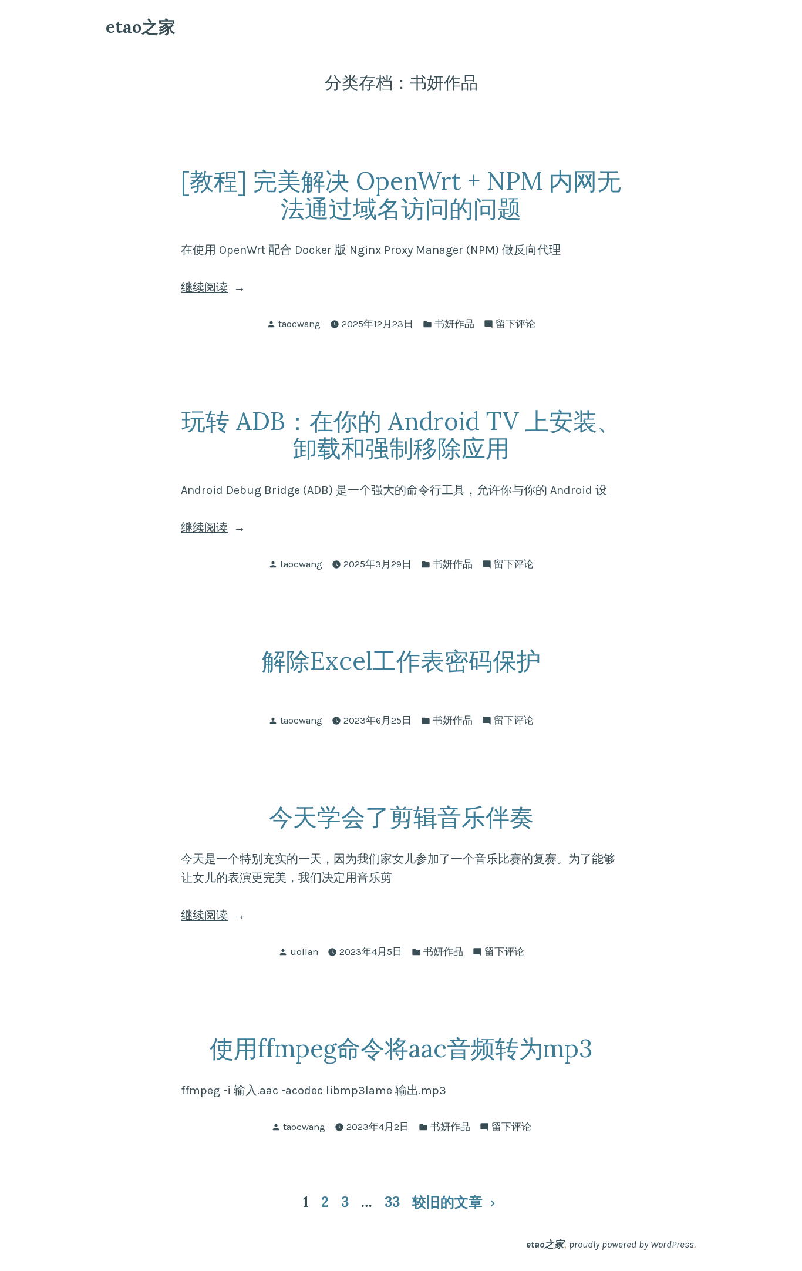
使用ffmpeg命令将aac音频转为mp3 (401, 1048)
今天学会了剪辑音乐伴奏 (401, 816)
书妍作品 (454, 323)
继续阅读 (227, 288)
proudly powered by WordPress (631, 1244)
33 (392, 1202)
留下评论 (515, 325)
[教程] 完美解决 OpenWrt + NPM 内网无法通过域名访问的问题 (401, 194)
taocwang (299, 323)
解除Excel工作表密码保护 (401, 660)
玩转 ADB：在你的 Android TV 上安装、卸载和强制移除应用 (401, 434)
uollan (304, 951)
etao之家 (141, 27)
